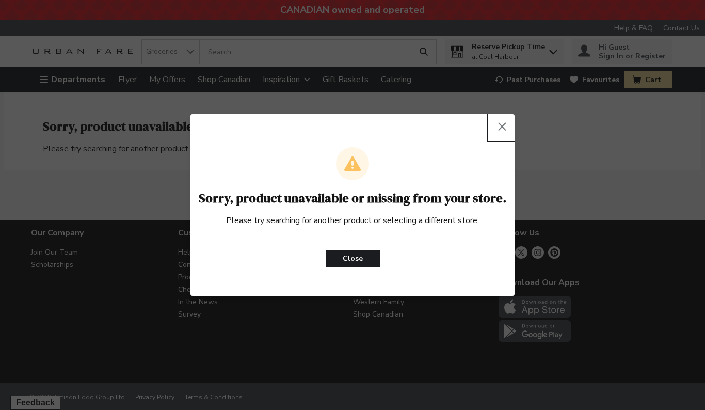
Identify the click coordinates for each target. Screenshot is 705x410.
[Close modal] (502, 126)
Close (353, 258)
